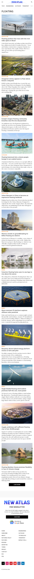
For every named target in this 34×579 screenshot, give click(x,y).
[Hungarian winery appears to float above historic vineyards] (17, 65)
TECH (3, 6)
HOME (3, 531)
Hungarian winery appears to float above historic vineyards (16, 80)
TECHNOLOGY (22, 535)
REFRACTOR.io (22, 540)
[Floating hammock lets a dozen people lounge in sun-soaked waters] (17, 143)
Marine (3, 269)
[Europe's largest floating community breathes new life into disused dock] (17, 105)
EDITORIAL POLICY (6, 538)
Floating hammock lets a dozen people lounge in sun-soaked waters (15, 158)
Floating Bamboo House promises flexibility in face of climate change (17, 468)
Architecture (5, 36)
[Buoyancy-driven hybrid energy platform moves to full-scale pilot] (17, 335)
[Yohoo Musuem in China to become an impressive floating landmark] (17, 181)
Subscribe (17, 517)
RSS (3, 554)
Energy (3, 308)
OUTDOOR (18, 6)
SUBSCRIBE (4, 533)
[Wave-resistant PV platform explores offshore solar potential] (17, 296)
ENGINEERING (10, 6)
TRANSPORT (25, 6)
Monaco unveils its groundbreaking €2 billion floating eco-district (15, 235)
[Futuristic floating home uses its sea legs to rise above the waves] (17, 258)
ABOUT (3, 535)
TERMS (3, 547)
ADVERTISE (5, 544)
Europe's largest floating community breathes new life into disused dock (14, 120)
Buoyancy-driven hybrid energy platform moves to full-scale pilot (16, 349)
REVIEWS (4, 542)
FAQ (3, 556)
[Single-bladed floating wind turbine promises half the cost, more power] (17, 375)
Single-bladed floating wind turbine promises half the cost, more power (14, 390)
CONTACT (4, 551)
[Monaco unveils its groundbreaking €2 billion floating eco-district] (17, 220)
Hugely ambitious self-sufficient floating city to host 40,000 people (16, 428)
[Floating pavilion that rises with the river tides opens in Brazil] (17, 25)
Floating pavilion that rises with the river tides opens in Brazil (16, 40)
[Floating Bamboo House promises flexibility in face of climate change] (17, 453)
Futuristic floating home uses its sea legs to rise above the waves (17, 273)
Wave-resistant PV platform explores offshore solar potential (14, 311)
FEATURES (4, 540)
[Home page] (17, 2)
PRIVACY (4, 549)
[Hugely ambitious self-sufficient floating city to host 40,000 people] (17, 413)
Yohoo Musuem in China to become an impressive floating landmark (15, 196)
